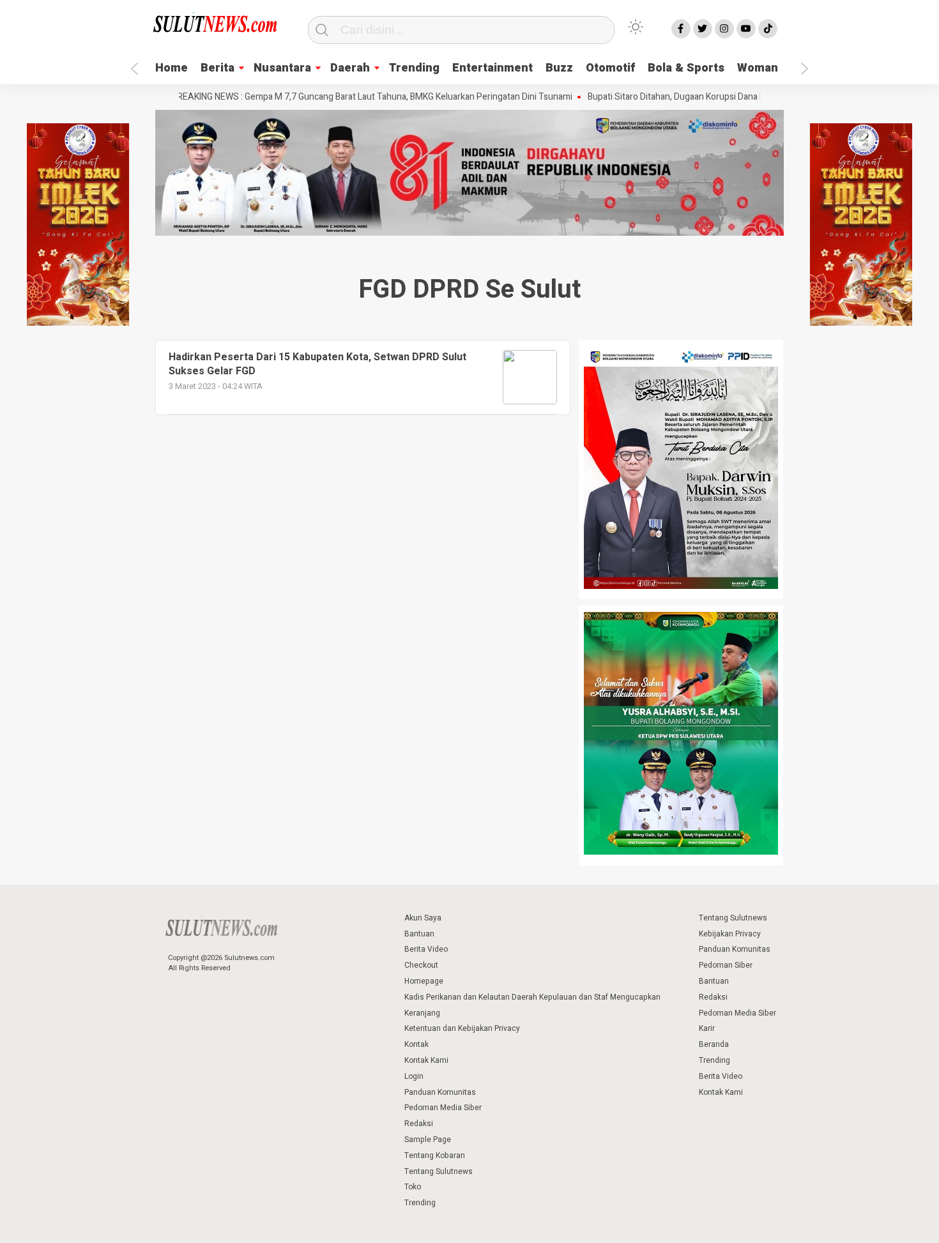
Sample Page (427, 1139)
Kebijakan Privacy (730, 934)
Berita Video (426, 949)
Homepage (423, 981)
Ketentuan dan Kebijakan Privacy (462, 1028)
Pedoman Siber (725, 965)
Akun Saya (422, 918)
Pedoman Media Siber (443, 1107)
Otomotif (610, 68)
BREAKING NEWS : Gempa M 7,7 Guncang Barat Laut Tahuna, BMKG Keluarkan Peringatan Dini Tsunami (346, 97)
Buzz (559, 68)
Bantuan (419, 934)
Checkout (421, 965)
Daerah (350, 68)
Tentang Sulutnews (438, 1171)
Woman (757, 68)
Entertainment (492, 68)
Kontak (416, 1044)
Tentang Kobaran (434, 1155)
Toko (412, 1187)
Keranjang (422, 1013)
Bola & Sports (686, 68)
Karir (707, 1028)
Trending (414, 68)
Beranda (714, 1044)
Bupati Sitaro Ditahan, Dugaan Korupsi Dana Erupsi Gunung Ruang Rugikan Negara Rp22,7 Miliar (747, 97)
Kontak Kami (426, 1060)
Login (414, 1076)
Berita (217, 68)
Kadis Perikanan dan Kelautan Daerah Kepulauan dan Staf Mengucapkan (532, 997)
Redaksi (418, 1123)
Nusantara (282, 68)
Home (171, 68)
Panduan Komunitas (440, 1092)
